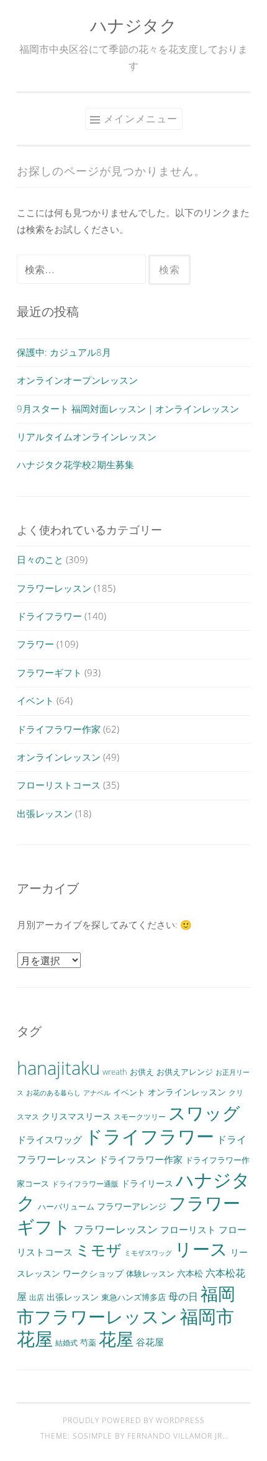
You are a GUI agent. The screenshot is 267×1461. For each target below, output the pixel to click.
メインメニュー (141, 118)
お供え (142, 1072)
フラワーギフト (49, 672)
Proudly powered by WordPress (134, 1420)
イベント (35, 700)
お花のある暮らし (53, 1092)
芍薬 (88, 1342)
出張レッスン (45, 813)
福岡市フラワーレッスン (126, 1305)
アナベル (97, 1092)
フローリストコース (59, 785)
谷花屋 (150, 1342)
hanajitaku (58, 1068)
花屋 (116, 1339)
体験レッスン (150, 1274)
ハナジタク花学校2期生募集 (75, 464)
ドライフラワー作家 (59, 729)
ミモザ (98, 1250)
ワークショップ (93, 1273)
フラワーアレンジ (131, 1206)
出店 (36, 1297)
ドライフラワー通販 (85, 1183)
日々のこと (40, 559)
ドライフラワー (49, 616)
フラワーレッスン (54, 588)
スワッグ (204, 1112)
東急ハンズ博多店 (133, 1297)
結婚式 (66, 1342)
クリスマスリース (76, 1116)
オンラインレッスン (59, 757)
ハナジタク (133, 25)
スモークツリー (140, 1116)
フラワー (35, 644)
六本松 (190, 1273)
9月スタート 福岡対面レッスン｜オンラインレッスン (128, 408)
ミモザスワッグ (148, 1253)
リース (201, 1248)
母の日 (183, 1296)
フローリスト (188, 1229)
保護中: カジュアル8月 (64, 352)
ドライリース (147, 1183)
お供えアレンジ (184, 1072)
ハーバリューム (66, 1206)
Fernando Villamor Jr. (176, 1436)
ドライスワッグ (49, 1139)
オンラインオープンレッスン (77, 380)
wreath (114, 1071)
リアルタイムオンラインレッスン (86, 436)
